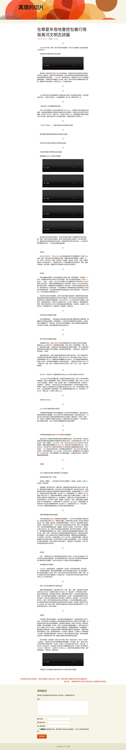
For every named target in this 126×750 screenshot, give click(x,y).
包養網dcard (84, 279)
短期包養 (85, 493)
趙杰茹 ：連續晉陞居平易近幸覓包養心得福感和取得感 (86, 681)
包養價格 (57, 435)
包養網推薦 (43, 453)
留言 (39, 699)
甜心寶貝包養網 (64, 537)
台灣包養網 (58, 256)
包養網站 (75, 443)
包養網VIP (84, 361)
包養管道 (56, 281)
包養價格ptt (47, 400)
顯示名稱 (40, 719)
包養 (79, 48)
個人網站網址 (41, 726)
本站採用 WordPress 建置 (63, 746)
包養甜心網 (52, 519)
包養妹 (79, 283)
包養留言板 (48, 156)
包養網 (43, 48)
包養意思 (47, 256)
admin (56, 39)
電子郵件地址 (41, 722)
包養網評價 (80, 77)
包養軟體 (58, 73)
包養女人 (59, 445)
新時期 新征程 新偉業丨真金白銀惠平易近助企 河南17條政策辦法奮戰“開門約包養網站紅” (53, 679)
